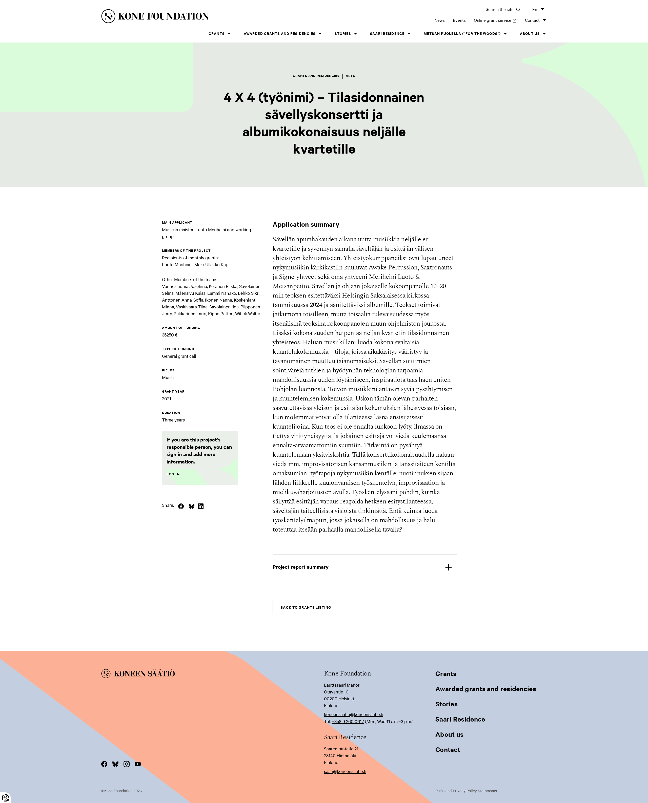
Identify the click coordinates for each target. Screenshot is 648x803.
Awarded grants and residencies (280, 33)
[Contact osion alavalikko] (544, 20)
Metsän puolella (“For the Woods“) (462, 33)
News (439, 20)
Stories (343, 33)
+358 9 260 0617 (348, 721)
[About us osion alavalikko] (544, 33)
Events (459, 20)
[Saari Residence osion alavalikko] (409, 33)
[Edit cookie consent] (5, 797)
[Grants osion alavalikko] (229, 33)
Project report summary (301, 566)
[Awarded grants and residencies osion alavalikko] (319, 33)
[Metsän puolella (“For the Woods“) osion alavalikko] (505, 33)
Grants (217, 33)
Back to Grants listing (305, 607)
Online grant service (495, 20)
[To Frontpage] (212, 674)
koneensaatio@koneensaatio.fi (353, 714)
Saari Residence (387, 33)
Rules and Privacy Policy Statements (466, 790)
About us (530, 33)
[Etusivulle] (201, 17)
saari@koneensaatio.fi (345, 771)
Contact (532, 20)
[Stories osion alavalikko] (355, 33)
